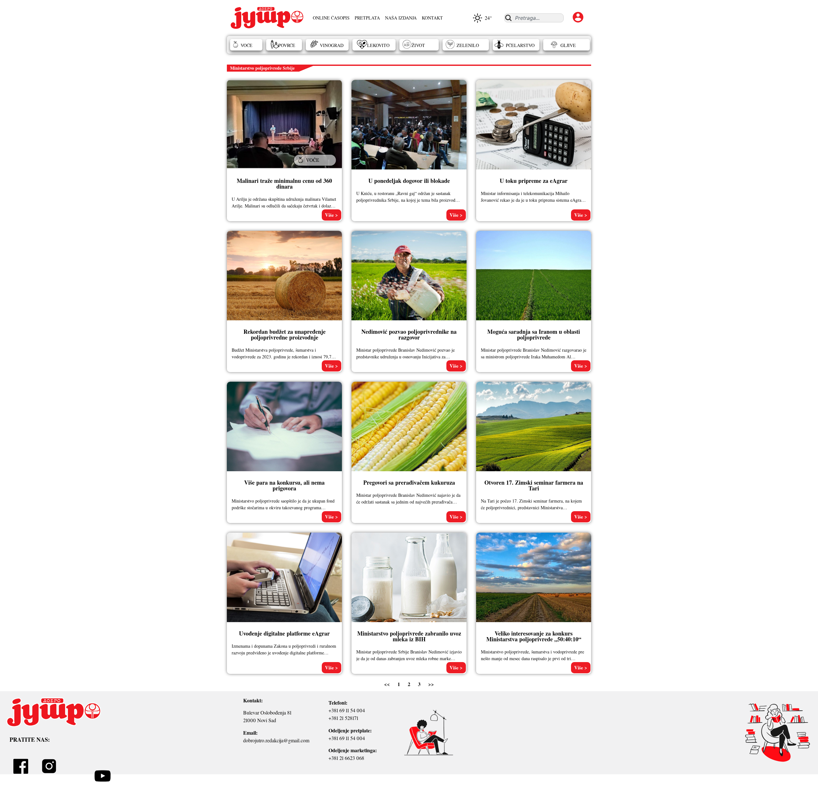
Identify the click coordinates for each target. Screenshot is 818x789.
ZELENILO (468, 45)
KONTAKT (432, 18)
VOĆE (246, 45)
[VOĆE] (316, 166)
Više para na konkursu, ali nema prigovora (284, 485)
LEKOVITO (378, 45)
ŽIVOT (418, 45)
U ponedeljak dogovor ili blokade (409, 180)
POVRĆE (286, 45)
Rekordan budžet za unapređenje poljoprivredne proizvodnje (284, 334)
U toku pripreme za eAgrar (533, 180)
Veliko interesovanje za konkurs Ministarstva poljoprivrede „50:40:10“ (533, 636)
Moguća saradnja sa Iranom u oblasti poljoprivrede (533, 334)
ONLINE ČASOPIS (331, 18)
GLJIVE (568, 45)
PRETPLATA (367, 18)
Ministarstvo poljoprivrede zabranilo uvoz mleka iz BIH (409, 636)
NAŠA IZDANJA (401, 18)
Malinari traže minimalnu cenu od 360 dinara (284, 183)
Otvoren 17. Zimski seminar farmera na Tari (533, 485)
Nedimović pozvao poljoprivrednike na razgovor (409, 334)
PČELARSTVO (520, 45)
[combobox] (533, 17)
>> (431, 684)
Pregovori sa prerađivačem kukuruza (409, 482)
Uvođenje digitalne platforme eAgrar (284, 633)
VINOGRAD (331, 45)
